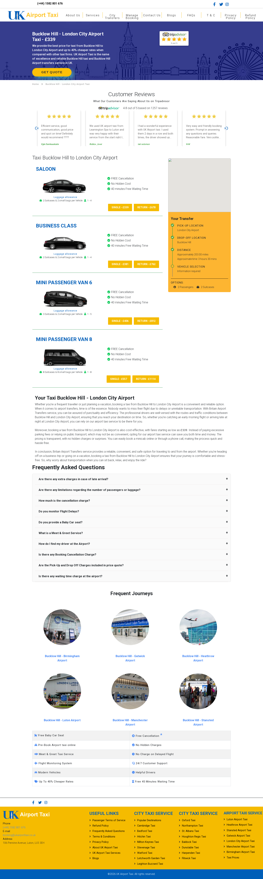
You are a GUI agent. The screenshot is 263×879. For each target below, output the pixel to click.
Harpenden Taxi (191, 852)
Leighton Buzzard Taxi (150, 863)
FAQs (191, 15)
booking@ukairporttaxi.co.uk (19, 835)
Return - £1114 (145, 379)
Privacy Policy (231, 17)
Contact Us (152, 15)
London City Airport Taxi (241, 841)
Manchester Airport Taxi (241, 846)
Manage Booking (132, 17)
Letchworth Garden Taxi (151, 858)
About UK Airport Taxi (105, 847)
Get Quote (51, 72)
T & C (211, 15)
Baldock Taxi (189, 842)
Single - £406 (120, 321)
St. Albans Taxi (190, 831)
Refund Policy (250, 17)
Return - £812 (146, 321)
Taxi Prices (233, 857)
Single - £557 (118, 379)
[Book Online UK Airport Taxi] (33, 14)
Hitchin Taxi (144, 836)
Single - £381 (120, 264)
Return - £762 (146, 264)
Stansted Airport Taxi (239, 830)
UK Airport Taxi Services (106, 852)
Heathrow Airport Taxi (239, 824)
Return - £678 (146, 207)
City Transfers (112, 17)
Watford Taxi (144, 852)
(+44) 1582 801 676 (50, 3)
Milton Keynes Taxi (148, 842)
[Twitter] (222, 4)
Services (93, 15)
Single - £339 (120, 207)
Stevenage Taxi (146, 847)
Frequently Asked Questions (108, 831)
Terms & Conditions (103, 836)
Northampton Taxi (192, 825)
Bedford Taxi (144, 831)
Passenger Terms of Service (108, 820)
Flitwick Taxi (189, 858)
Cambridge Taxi (146, 825)
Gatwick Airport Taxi (238, 835)
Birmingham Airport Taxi (241, 852)
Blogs (171, 15)
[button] (36, 128)
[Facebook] (216, 4)
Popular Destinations (149, 820)
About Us (73, 15)
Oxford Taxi (188, 820)
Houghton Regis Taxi (194, 836)
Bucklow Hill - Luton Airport (62, 720)
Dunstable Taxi (190, 847)
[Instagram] (228, 4)
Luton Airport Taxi (237, 819)
